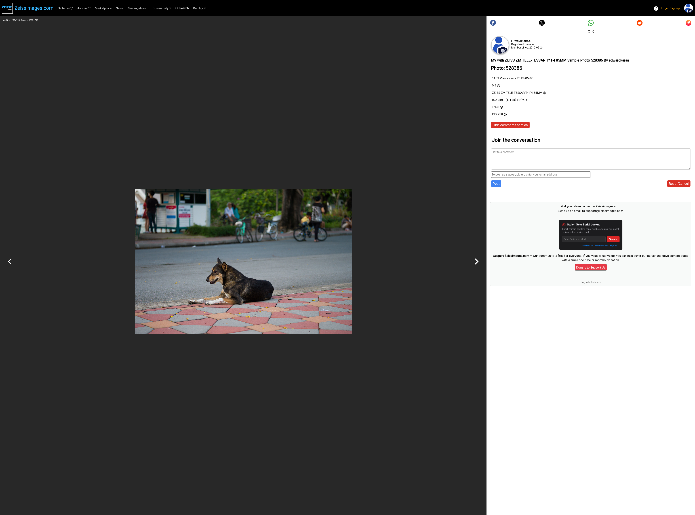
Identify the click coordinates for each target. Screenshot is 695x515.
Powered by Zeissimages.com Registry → (601, 245)
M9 (494, 85)
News (119, 8)
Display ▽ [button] (199, 8)
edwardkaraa (520, 41)
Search (613, 239)
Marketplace (103, 8)
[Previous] (10, 266)
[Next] (476, 266)
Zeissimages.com (33, 8)
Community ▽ (162, 8)
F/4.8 (495, 107)
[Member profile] (500, 45)
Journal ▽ (83, 8)
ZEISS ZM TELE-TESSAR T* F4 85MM (517, 92)
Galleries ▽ (65, 8)
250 (501, 114)
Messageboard (138, 8)
